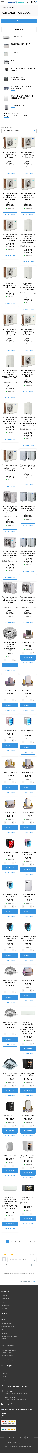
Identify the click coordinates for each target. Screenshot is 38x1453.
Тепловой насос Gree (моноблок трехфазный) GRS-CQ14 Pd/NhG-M (28, 155)
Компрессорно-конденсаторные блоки (15, 115)
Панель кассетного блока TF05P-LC (10, 1023)
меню (18, 21)
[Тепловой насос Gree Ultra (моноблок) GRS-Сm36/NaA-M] (28, 497)
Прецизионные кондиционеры (18, 78)
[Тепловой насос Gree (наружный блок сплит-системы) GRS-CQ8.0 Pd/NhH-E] (10, 542)
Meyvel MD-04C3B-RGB (10, 852)
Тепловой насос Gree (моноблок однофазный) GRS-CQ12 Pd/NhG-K (10, 237)
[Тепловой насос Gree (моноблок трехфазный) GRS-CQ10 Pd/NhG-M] (28, 361)
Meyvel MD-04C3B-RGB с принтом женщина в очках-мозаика (28, 938)
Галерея (4, 1380)
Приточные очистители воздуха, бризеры (22, 97)
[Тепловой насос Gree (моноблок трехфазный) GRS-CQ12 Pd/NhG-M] (10, 456)
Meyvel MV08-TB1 (10, 1115)
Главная (3, 7)
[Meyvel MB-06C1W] (28, 681)
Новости (4, 1373)
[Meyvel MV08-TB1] (10, 1106)
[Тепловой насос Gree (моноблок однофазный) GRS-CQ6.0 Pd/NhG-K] (10, 408)
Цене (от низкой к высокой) (11, 130)
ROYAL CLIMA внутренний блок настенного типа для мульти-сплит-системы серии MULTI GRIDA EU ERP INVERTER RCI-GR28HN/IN (10, 1203)
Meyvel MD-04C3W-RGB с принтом (10, 895)
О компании (6, 1291)
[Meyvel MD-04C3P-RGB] (10, 721)
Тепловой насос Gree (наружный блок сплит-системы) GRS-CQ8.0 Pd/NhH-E (10, 555)
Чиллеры (15, 60)
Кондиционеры (18, 36)
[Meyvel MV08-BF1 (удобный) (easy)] (28, 1188)
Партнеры (4, 1376)
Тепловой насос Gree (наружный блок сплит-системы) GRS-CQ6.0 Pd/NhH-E (10, 509)
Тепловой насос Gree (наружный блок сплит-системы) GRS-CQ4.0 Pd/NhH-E (10, 600)
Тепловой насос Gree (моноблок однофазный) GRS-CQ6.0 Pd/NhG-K (10, 421)
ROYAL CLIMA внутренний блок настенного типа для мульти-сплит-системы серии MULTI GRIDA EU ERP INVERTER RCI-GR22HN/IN (28, 1028)
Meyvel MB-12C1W (28, 1115)
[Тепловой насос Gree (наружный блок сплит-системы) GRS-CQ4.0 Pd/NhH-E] (10, 588)
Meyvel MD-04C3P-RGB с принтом (28, 853)
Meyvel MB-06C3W (10, 812)
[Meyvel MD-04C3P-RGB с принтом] (28, 843)
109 (35, 1241)
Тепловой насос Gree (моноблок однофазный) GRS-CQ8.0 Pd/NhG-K (10, 155)
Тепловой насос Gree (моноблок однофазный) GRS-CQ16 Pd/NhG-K (10, 332)
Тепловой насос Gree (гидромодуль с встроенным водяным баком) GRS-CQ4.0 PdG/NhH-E (28, 238)
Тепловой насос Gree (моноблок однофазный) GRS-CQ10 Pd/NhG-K (10, 196)
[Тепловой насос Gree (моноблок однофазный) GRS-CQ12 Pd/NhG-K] (10, 225)
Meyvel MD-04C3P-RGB (10, 730)
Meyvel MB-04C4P (10, 690)
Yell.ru (3, 1415)
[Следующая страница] (35, 1244)
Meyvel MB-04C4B (28, 642)
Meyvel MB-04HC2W (10, 772)
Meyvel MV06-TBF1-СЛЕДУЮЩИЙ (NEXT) (28, 1074)
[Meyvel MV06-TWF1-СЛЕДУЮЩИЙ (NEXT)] (28, 1146)
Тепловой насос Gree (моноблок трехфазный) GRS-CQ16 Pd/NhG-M (28, 196)
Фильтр (18, 30)
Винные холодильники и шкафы (23, 69)
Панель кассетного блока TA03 (10, 1074)
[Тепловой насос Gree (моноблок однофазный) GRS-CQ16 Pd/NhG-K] (10, 320)
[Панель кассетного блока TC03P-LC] (10, 971)
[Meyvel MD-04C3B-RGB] (10, 843)
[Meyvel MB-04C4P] (10, 681)
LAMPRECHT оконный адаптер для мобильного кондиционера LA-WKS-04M (10, 646)
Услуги (4, 1314)
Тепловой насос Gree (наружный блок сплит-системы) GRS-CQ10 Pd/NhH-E (28, 600)
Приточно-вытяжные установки (21, 88)
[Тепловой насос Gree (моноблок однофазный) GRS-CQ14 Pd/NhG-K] (10, 273)
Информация (6, 1366)
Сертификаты (5, 1302)
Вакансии (4, 1309)
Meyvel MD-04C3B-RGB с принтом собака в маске (10, 938)
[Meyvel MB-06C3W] (10, 803)
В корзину (10, 665)
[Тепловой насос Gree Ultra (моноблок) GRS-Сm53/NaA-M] (28, 456)
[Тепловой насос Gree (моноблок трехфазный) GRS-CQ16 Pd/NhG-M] (28, 184)
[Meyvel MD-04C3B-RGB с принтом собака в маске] (10, 927)
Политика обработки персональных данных (19, 1447)
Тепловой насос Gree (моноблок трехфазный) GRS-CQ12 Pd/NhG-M (10, 468)
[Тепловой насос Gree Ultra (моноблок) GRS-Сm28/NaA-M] (28, 542)
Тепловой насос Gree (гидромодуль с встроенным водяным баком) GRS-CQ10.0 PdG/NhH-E (28, 422)
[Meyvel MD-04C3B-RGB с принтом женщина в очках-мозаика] (28, 927)
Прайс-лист (5, 1299)
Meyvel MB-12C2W (10, 1155)
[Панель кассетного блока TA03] (10, 1064)
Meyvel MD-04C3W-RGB (28, 731)
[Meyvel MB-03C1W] (28, 763)
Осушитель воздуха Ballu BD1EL (28, 895)
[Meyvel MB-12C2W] (10, 1146)
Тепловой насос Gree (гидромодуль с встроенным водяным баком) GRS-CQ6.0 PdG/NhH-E (28, 286)
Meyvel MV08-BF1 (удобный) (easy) (28, 1198)
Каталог (4, 1319)
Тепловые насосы (20, 106)
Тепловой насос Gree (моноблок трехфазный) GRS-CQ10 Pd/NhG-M (28, 373)
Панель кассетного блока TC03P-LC (10, 981)
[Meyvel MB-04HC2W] (10, 763)
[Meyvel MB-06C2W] (28, 803)
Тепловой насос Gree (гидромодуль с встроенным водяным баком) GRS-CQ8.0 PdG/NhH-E (10, 374)
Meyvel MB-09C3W (28, 980)
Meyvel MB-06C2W (28, 812)
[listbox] (19, 131)
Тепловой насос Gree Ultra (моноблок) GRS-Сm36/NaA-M (28, 508)
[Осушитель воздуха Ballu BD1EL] (28, 885)
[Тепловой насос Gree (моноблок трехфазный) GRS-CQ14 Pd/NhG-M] (28, 143)
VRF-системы (17, 52)
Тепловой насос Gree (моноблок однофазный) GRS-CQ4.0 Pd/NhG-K (28, 332)
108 (31, 1241)
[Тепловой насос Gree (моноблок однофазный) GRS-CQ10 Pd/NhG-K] (10, 184)
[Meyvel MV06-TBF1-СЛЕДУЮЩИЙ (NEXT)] (28, 1064)
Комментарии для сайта (28, 1281)
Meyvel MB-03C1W (28, 772)
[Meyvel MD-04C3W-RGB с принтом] (10, 885)
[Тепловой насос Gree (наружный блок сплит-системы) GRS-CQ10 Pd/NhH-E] (28, 588)
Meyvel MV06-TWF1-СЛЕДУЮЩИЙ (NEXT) (28, 1156)
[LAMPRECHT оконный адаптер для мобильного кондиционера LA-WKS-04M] (10, 633)
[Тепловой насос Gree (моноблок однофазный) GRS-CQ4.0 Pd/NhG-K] (28, 320)
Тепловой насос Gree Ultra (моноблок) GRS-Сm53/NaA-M (28, 467)
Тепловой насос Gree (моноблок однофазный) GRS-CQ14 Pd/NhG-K (10, 285)
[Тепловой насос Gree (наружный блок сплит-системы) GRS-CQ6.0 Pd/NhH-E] (10, 497)
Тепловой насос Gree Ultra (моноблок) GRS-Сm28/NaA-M (28, 554)
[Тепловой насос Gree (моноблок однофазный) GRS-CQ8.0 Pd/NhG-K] (10, 143)
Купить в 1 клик (9, 173)
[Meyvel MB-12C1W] (28, 1106)
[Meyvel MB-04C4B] (28, 633)
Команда (4, 1295)
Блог (2, 1370)
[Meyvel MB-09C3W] (28, 971)
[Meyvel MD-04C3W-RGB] (28, 721)
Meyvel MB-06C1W (28, 690)
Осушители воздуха (20, 44)
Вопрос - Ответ (6, 1305)
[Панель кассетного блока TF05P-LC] (10, 1013)
